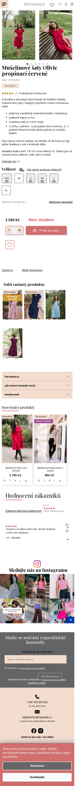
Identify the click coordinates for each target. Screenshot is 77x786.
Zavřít (21, 266)
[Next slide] (68, 35)
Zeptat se (7, 270)
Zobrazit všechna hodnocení (23, 510)
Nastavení (37, 765)
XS (7, 319)
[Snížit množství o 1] (9, 230)
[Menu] (4, 4)
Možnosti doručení (61, 202)
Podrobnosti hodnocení (32, 93)
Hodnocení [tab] (12, 394)
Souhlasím (37, 777)
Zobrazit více (9, 161)
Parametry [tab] (12, 376)
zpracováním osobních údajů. (33, 668)
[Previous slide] (6, 35)
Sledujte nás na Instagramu (38, 570)
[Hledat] (60, 4)
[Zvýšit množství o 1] (19, 230)
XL (60, 319)
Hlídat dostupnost (32, 270)
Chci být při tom (50, 676)
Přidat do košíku (50, 230)
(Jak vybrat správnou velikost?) (44, 169)
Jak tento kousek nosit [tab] (20, 385)
